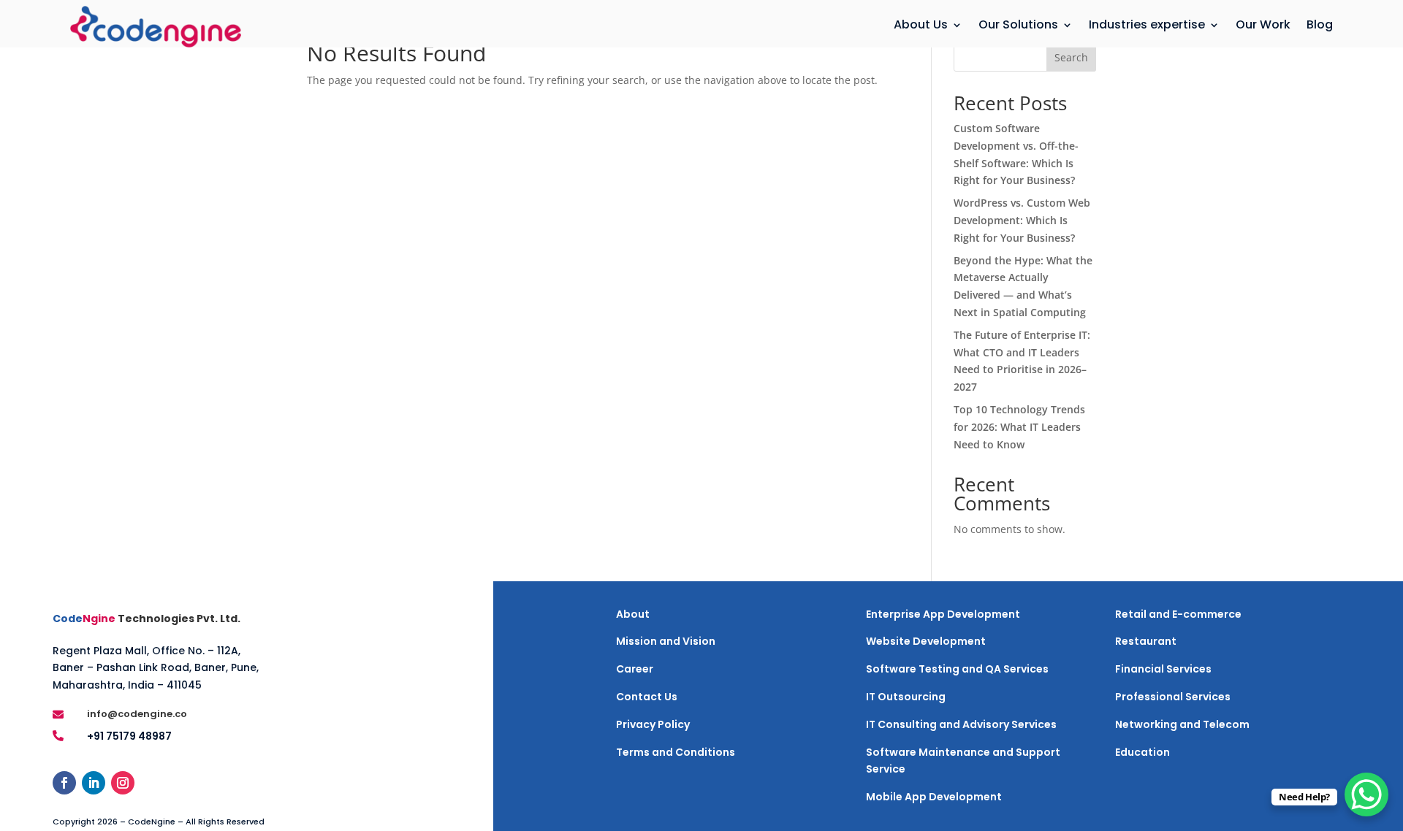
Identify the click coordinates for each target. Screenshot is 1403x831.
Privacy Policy (653, 724)
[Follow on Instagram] (122, 782)
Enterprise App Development (943, 614)
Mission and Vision (665, 641)
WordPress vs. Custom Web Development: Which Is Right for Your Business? (1022, 220)
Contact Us (646, 696)
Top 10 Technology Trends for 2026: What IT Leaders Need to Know (1019, 426)
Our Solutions (1018, 25)
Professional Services (1173, 696)
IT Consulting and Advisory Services (961, 724)
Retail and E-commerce (1178, 614)
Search (1071, 57)
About (633, 614)
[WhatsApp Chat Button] (1366, 794)
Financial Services (1163, 669)
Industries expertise (1147, 25)
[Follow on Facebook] (64, 782)
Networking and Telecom (1182, 724)
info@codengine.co (137, 714)
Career (634, 669)
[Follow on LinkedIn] (93, 782)
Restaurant (1145, 641)
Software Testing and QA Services (957, 669)
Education (1142, 752)
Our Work (1263, 25)
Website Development (926, 641)
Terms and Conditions (675, 752)
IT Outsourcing (906, 696)
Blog (1320, 25)
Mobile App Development (934, 796)
